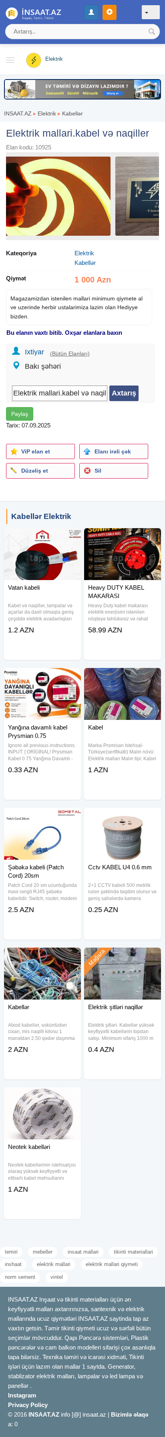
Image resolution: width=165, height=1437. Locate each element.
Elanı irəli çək (113, 451)
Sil (98, 470)
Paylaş (19, 414)
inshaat (13, 1264)
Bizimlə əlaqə (129, 1414)
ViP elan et (35, 451)
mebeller (42, 1252)
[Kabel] (122, 678)
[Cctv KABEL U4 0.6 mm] (122, 818)
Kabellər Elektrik (41, 516)
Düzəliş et (34, 470)
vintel (56, 1277)
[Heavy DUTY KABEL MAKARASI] (122, 538)
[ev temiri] (82, 88)
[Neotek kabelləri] (42, 1097)
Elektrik (47, 113)
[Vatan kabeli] (42, 538)
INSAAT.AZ (18, 113)
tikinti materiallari (133, 1252)
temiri (11, 1252)
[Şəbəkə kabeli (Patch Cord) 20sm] (42, 818)
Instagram (22, 1395)
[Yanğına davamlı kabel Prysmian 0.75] (42, 678)
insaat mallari (83, 1252)
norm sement (20, 1277)
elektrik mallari (53, 1264)
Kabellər (72, 113)
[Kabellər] (42, 958)
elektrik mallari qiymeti (112, 1264)
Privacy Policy (28, 1404)
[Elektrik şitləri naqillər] (122, 958)
